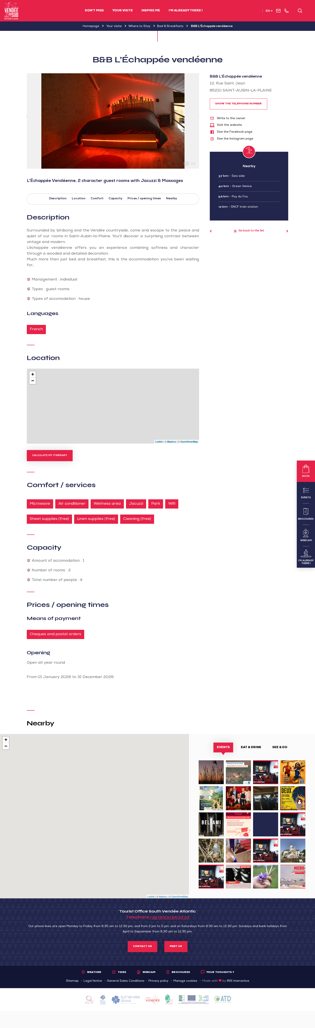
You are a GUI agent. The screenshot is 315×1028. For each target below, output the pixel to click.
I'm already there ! (185, 10)
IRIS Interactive (238, 981)
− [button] (32, 380)
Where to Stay (139, 26)
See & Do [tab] (279, 747)
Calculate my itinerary (49, 455)
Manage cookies (185, 981)
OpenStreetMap (189, 441)
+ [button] (32, 374)
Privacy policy (158, 981)
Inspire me (150, 10)
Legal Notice (93, 981)
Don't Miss (94, 10)
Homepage (91, 26)
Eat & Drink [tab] (251, 747)
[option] (113, 121)
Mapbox (171, 441)
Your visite (122, 10)
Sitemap (72, 981)
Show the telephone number (238, 104)
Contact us (142, 946)
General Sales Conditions (125, 981)
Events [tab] (223, 747)
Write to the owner (230, 118)
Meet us (176, 946)
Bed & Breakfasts (170, 26)
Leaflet (159, 441)
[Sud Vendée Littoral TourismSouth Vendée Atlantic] (11, 11)
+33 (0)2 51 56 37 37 (169, 917)
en (268, 11)
